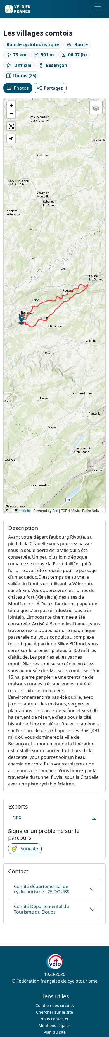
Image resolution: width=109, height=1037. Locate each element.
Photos (21, 88)
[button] (21, 319)
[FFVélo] (54, 961)
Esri (55, 510)
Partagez (53, 88)
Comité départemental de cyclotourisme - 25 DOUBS (41, 889)
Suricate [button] (29, 848)
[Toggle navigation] (98, 8)
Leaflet (25, 510)
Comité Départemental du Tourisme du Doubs (41, 909)
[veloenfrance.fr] (17, 9)
